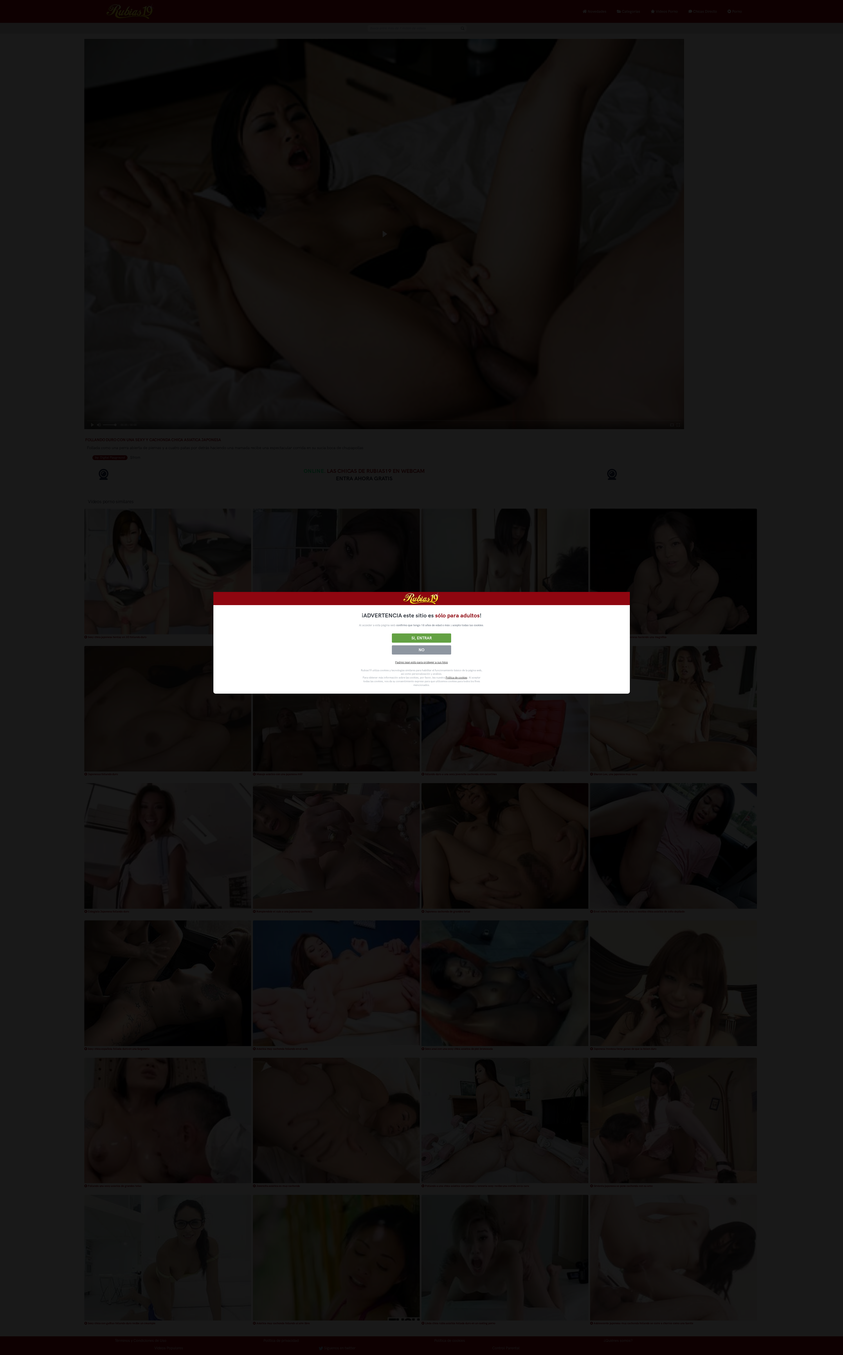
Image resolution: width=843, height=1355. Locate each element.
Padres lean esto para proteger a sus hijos (421, 662)
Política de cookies (456, 677)
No (421, 650)
